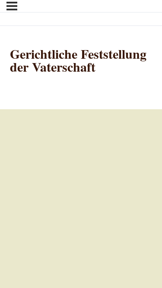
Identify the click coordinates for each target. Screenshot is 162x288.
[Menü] (12, 6)
